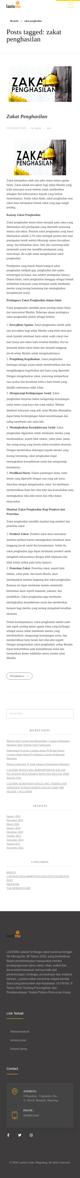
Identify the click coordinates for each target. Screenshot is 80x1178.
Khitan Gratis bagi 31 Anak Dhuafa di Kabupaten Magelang (38, 764)
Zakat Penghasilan (27, 116)
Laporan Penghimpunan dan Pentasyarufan (38, 876)
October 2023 (14, 836)
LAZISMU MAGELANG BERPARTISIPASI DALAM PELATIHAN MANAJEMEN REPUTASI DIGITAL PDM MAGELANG (38, 774)
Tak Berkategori (19, 888)
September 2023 (15, 840)
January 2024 (13, 828)
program (13, 884)
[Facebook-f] (8, 1135)
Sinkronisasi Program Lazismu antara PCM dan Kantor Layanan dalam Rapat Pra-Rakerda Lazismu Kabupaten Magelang (36, 754)
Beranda (14, 21)
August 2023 (13, 843)
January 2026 (13, 816)
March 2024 (13, 824)
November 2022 (15, 847)
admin (38, 128)
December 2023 (15, 832)
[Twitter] (19, 1135)
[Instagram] (31, 1135)
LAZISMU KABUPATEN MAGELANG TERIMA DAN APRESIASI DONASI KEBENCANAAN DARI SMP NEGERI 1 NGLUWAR (37, 787)
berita (11, 872)
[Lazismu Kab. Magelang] (13, 4)
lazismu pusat (18, 1040)
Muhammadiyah (19, 1031)
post (49, 128)
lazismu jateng (18, 1048)
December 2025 (15, 820)
